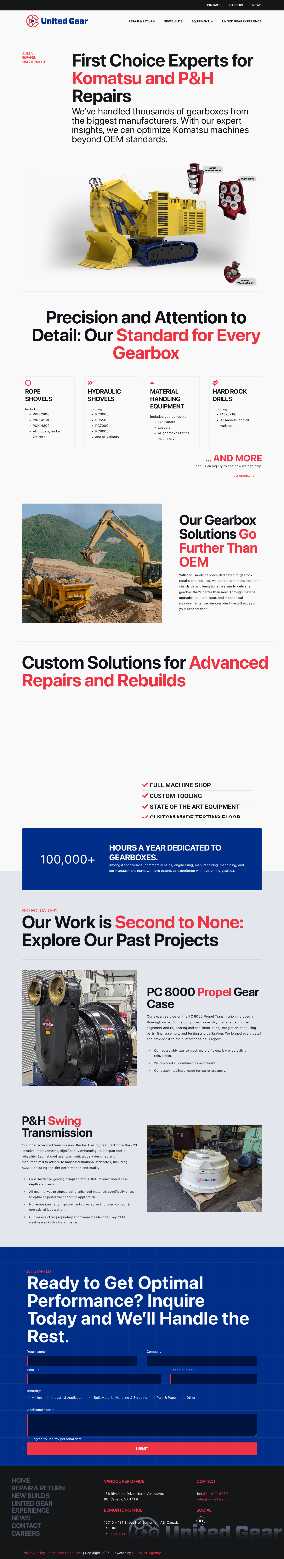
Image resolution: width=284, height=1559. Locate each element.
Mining (36, 1398)
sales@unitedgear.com (214, 1499)
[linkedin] (200, 1520)
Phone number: (182, 1370)
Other (190, 1398)
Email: (33, 1370)
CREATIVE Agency (146, 1553)
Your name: (37, 1352)
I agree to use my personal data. (56, 1439)
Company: (154, 1352)
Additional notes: (40, 1410)
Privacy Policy (34, 1553)
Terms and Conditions (65, 1553)
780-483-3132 (122, 1534)
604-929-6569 (215, 1494)
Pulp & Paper (167, 1398)
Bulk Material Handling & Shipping (120, 1398)
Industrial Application (67, 1398)
